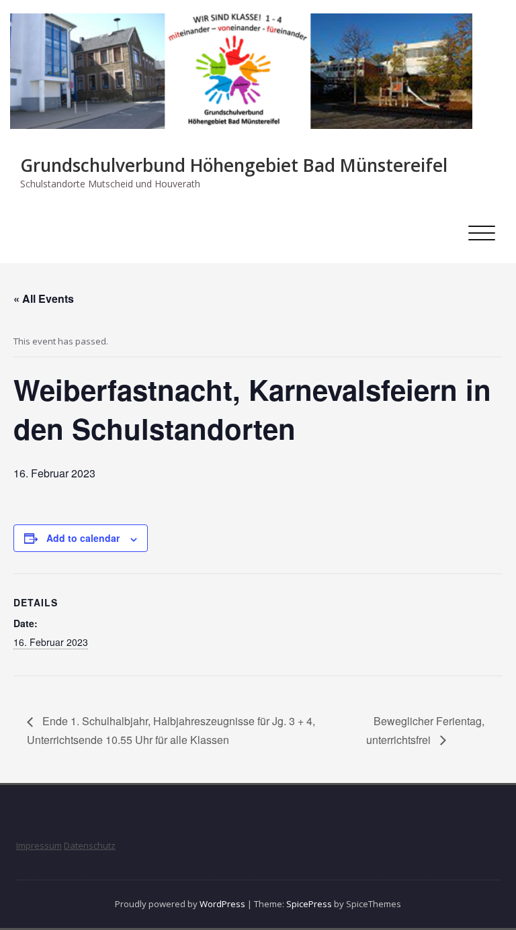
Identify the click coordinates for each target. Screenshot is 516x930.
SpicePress (309, 904)
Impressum (39, 845)
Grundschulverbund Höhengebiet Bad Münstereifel (233, 165)
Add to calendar (83, 538)
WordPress (222, 904)
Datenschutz (90, 845)
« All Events (43, 298)
